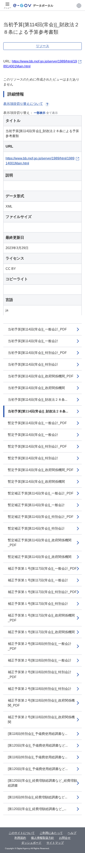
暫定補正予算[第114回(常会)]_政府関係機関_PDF (39, 542)
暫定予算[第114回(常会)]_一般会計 (33, 434)
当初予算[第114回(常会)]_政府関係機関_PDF (40, 376)
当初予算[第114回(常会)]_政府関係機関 (36, 388)
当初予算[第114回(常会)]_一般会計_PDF (37, 329)
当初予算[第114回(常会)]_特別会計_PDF (37, 352)
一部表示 (39, 112)
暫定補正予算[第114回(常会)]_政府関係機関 (39, 557)
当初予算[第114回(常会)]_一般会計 (33, 341)
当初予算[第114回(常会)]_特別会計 (33, 364)
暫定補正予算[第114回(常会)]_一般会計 (36, 505)
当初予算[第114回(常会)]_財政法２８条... (37, 399)
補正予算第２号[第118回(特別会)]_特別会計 (39, 688)
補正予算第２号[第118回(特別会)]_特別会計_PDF (39, 674)
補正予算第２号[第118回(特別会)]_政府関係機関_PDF (41, 703)
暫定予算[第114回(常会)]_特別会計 (33, 458)
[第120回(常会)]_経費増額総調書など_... (37, 809)
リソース (42, 46)
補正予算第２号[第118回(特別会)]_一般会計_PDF (39, 646)
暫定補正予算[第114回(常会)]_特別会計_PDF (40, 516)
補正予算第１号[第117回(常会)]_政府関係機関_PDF (41, 618)
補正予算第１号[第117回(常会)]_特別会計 (38, 603)
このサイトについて (22, 833)
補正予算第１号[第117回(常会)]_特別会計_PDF (42, 592)
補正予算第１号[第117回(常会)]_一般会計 (38, 580)
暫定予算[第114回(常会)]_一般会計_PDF (37, 423)
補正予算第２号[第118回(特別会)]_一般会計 (39, 660)
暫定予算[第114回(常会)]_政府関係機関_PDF (40, 470)
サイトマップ (55, 842)
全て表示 (52, 112)
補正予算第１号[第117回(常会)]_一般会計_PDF (42, 568)
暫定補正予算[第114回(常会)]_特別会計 (36, 528)
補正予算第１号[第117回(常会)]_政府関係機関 (41, 632)
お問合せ (65, 837)
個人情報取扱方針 (42, 837)
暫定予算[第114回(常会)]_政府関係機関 (36, 481)
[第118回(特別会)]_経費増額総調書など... (37, 797)
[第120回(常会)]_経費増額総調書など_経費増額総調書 (42, 783)
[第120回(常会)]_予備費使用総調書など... (38, 745)
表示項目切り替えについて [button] (23, 103)
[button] (79, 5)
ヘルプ (72, 833)
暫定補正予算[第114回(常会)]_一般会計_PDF (40, 493)
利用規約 (20, 837)
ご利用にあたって (51, 833)
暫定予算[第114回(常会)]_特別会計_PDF (37, 446)
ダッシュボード (31, 842)
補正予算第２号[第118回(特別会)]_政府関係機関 (41, 719)
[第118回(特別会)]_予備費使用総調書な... (37, 733)
